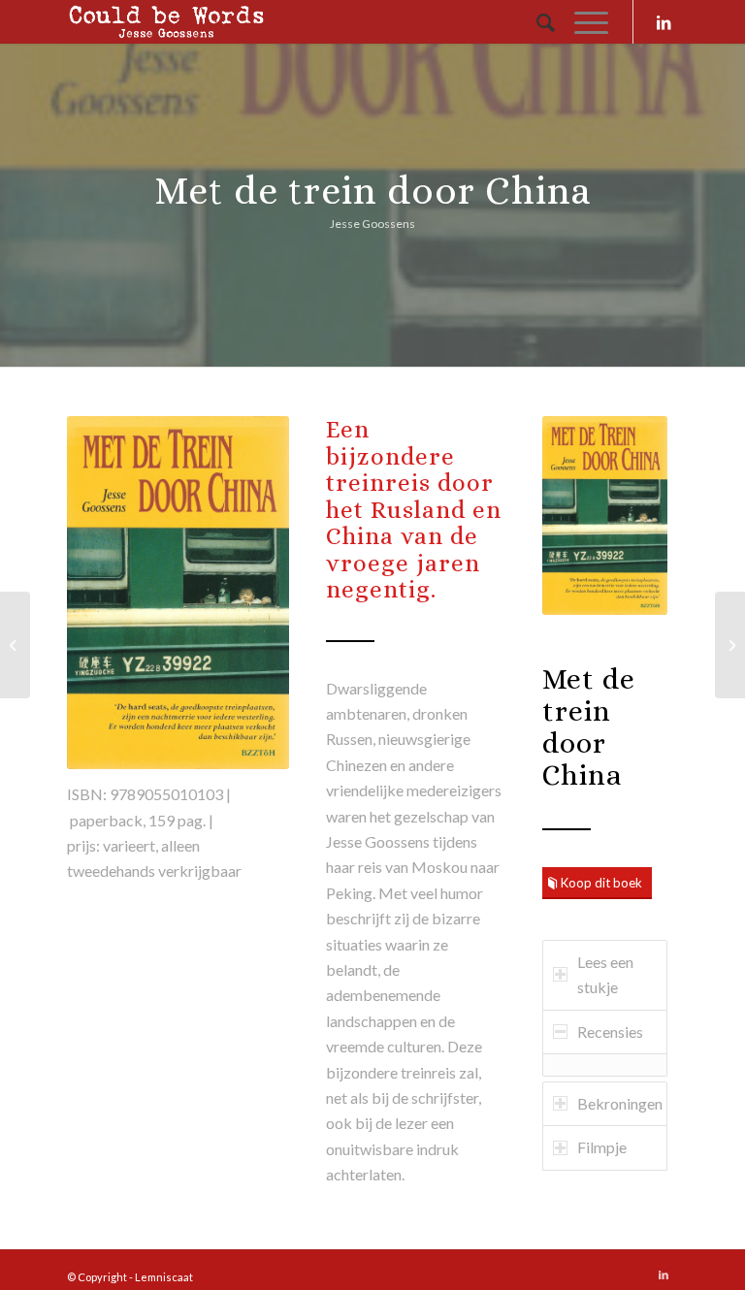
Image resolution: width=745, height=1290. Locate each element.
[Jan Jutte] (15, 645)
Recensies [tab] (610, 1031)
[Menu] (581, 22)
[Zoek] (536, 22)
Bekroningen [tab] (620, 1103)
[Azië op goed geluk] (730, 645)
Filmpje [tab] (602, 1147)
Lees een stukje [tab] (605, 974)
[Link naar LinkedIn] (663, 22)
